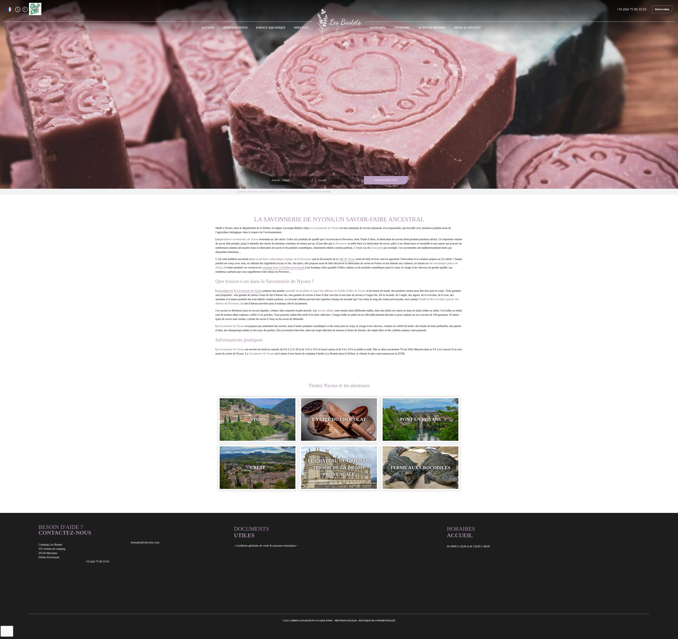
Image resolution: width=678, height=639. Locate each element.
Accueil (208, 27)
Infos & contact (467, 27)
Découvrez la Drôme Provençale (283, 192)
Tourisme (402, 27)
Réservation (662, 9)
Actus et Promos (432, 27)
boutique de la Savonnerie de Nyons (240, 290)
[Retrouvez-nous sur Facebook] (18, 9)
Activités (378, 27)
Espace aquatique (271, 27)
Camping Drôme (246, 192)
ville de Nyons (347, 259)
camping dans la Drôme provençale (283, 267)
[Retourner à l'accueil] (339, 22)
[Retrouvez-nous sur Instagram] (25, 9)
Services (301, 27)
